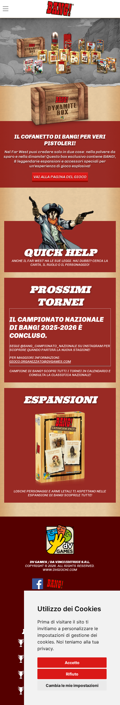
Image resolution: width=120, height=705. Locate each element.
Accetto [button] (72, 662)
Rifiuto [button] (72, 674)
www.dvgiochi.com (60, 570)
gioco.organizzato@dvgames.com (40, 361)
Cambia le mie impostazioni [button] (72, 685)
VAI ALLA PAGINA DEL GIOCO (60, 177)
